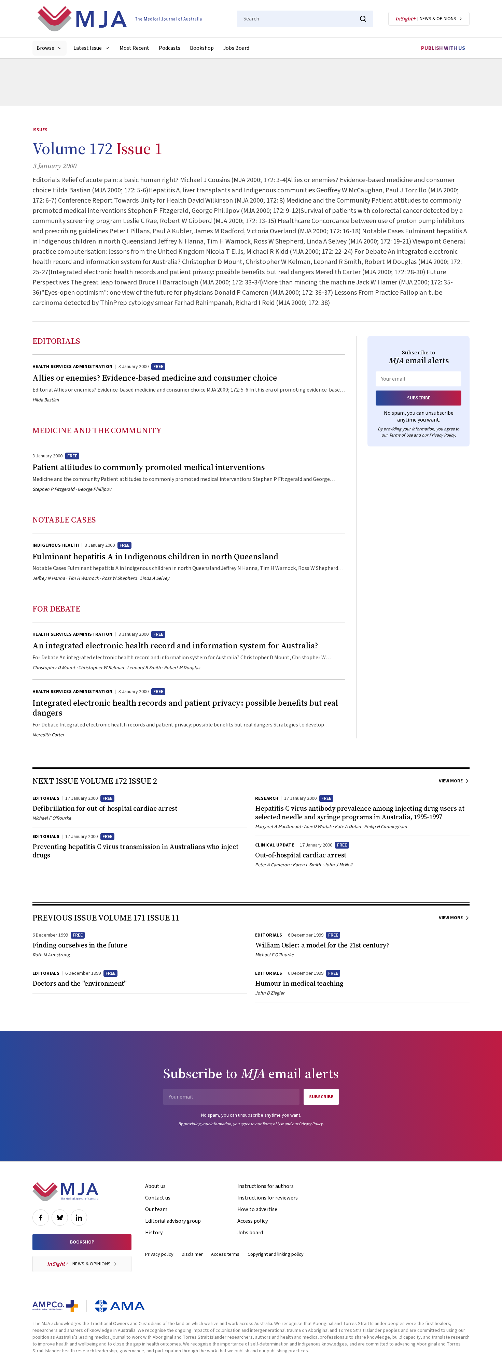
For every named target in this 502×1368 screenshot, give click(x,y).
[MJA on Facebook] (40, 1217)
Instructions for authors (265, 1186)
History (154, 1232)
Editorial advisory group (173, 1221)
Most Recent (134, 48)
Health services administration (72, 366)
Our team (156, 1209)
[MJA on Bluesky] (60, 1217)
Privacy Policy (442, 435)
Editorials (56, 341)
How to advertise (257, 1209)
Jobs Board (236, 48)
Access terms (225, 1254)
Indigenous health (55, 545)
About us (155, 1186)
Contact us (157, 1198)
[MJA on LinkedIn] (79, 1217)
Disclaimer (192, 1254)
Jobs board (250, 1232)
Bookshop (202, 48)
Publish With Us (443, 48)
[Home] (119, 18)
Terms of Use (401, 435)
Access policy (252, 1221)
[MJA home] (65, 1191)
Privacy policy (159, 1254)
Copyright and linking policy (276, 1254)
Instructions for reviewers (267, 1198)
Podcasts (169, 48)
